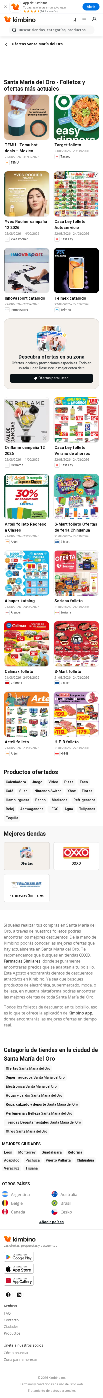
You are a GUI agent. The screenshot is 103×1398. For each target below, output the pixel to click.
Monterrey (27, 1152)
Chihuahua (85, 1160)
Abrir (91, 6)
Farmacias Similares (22, 961)
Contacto (11, 1320)
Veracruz (11, 1168)
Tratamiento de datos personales (52, 1391)
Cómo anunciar (16, 1352)
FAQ (7, 1313)
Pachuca (33, 1160)
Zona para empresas (21, 1359)
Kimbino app (80, 1013)
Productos (12, 1333)
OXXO (84, 955)
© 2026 (52, 1378)
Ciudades (11, 1326)
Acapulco (12, 1160)
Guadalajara (52, 1152)
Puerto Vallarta (58, 1160)
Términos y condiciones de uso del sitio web (51, 1384)
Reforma (75, 1152)
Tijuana (31, 1168)
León (8, 1152)
